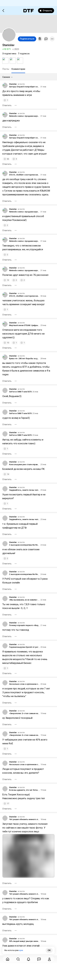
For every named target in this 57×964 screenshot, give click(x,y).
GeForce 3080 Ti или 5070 (20, 392)
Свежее (6, 77)
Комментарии (18, 69)
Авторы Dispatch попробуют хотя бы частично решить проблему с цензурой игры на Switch (24, 87)
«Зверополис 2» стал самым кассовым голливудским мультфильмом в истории (24, 713)
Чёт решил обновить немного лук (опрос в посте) (24, 819)
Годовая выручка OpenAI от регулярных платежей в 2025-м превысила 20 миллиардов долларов (24, 647)
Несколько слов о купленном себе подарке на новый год (24, 684)
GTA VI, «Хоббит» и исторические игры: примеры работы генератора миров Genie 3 (24, 175)
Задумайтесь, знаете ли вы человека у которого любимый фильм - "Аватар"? (24, 490)
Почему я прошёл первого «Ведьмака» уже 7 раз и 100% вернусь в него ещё (24, 625)
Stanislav (13, 84)
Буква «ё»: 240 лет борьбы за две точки (24, 358)
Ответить (7, 105)
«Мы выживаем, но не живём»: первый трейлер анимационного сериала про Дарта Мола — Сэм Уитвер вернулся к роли (24, 600)
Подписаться (27, 38)
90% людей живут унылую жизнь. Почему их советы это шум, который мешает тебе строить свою (24, 941)
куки (21, 950)
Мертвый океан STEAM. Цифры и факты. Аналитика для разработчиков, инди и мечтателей (24, 325)
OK (49, 950)
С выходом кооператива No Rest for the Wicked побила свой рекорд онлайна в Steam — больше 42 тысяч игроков (24, 545)
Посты (5, 69)
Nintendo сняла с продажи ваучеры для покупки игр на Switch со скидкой (24, 116)
